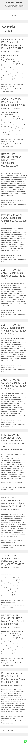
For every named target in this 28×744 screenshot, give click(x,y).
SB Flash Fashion (14, 3)
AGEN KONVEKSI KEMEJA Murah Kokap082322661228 (13, 102)
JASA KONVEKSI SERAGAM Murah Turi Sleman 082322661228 (14, 383)
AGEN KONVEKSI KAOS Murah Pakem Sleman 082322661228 (14, 328)
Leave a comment (8, 91)
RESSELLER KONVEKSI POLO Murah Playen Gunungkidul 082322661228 (11, 160)
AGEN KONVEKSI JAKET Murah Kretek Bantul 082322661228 (13, 273)
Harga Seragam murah (9, 89)
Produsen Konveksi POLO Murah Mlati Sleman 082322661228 (14, 218)
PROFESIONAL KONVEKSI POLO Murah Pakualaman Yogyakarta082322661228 (13, 440)
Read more (15, 80)
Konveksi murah (21, 89)
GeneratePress (22, 739)
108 (8, 730)
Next (12, 730)
